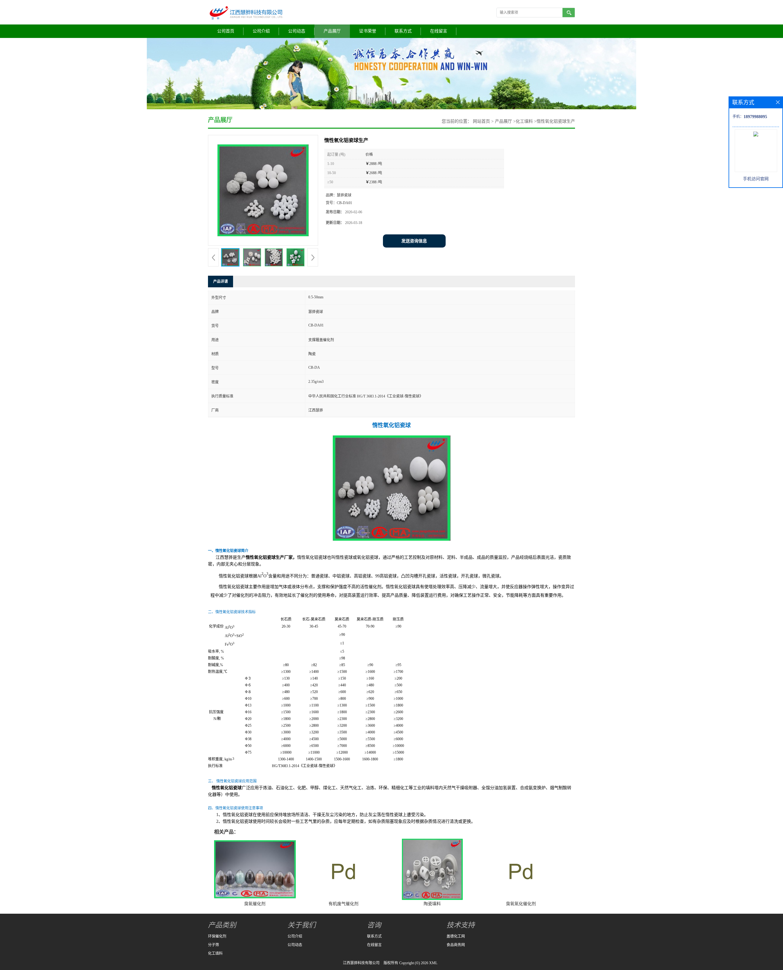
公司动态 (296, 31)
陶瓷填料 (432, 903)
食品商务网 (456, 945)
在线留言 (438, 31)
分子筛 (213, 945)
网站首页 (481, 121)
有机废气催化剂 (343, 903)
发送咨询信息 (414, 241)
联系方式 (403, 31)
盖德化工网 (456, 936)
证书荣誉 (367, 31)
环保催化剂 (217, 936)
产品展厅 (332, 31)
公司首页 (225, 31)
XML (433, 963)
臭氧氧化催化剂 (521, 903)
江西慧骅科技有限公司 (361, 963)
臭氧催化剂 (254, 903)
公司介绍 (261, 31)
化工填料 (524, 121)
